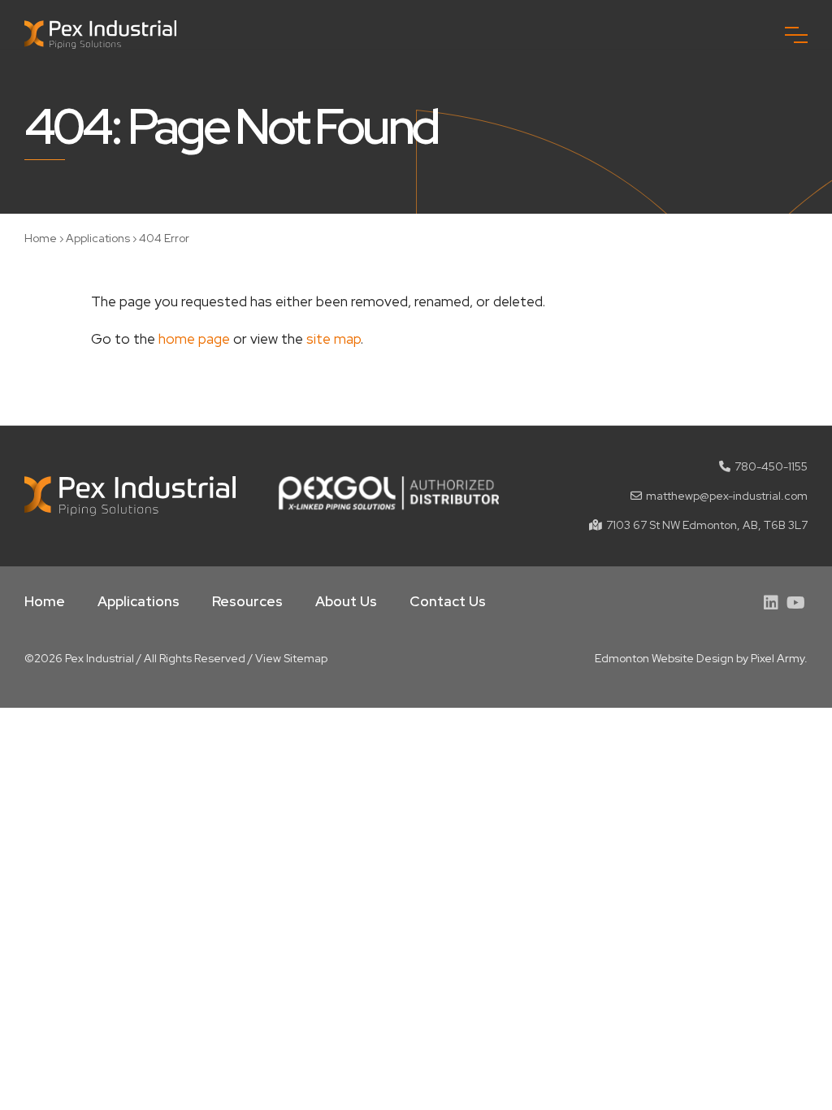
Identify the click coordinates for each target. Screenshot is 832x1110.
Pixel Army (777, 658)
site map (333, 338)
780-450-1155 (771, 466)
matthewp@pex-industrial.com (727, 495)
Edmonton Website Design (664, 658)
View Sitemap (291, 658)
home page (194, 338)
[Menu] (796, 35)
